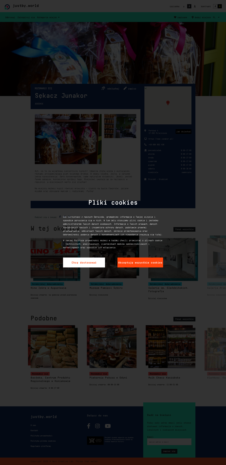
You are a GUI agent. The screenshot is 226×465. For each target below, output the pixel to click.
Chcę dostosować (84, 262)
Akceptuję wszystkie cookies (140, 262)
